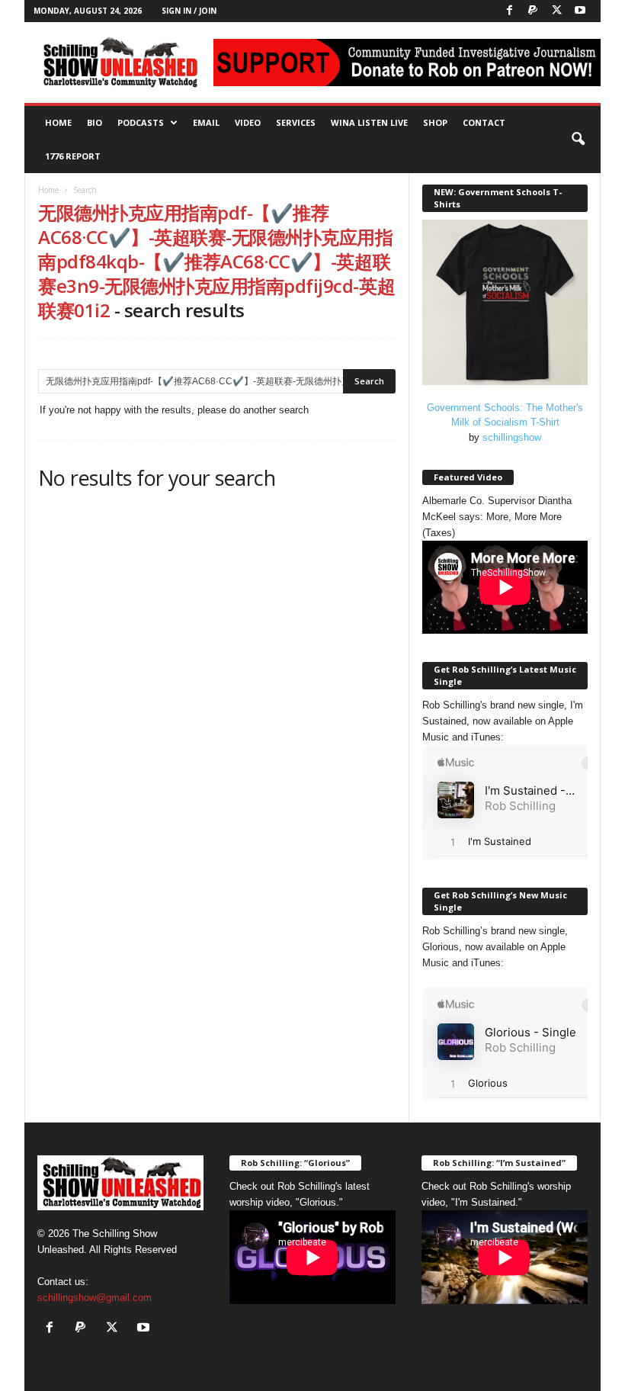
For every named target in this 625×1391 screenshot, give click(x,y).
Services (296, 122)
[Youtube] (580, 11)
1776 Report (73, 156)
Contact (484, 122)
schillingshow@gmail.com (94, 1297)
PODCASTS (140, 122)
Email (206, 122)
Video (248, 122)
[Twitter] (556, 11)
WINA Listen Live (369, 122)
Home (58, 122)
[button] (578, 139)
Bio (94, 122)
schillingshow (511, 437)
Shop (435, 122)
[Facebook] (509, 11)
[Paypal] (533, 11)
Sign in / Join (189, 10)
